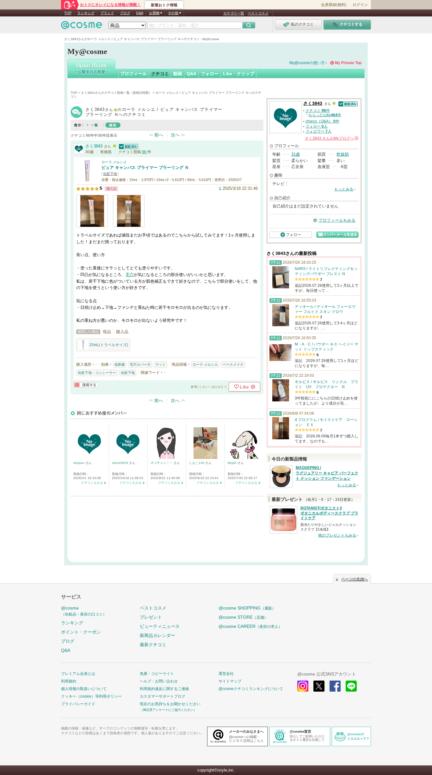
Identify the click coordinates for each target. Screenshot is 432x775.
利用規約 (68, 681)
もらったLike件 (324, 115)
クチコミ (160, 73)
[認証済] (127, 146)
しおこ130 (197, 463)
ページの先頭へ (354, 579)
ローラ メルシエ (114, 162)
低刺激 (119, 364)
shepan (79, 463)
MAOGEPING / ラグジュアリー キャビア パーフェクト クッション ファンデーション (327, 473)
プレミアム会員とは (78, 673)
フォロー (210, 73)
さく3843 (93, 146)
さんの (331, 138)
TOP (67, 13)
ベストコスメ (258, 13)
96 (144, 152)
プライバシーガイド (78, 704)
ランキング (86, 13)
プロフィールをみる (336, 220)
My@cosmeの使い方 (307, 63)
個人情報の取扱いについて (84, 689)
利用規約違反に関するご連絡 (164, 689)
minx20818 (120, 463)
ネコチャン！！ (162, 463)
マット (160, 364)
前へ (158, 134)
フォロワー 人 (318, 131)
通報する (86, 385)
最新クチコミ (153, 644)
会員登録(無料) (333, 5)
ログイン (360, 5)
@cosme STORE (243, 617)
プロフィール (133, 73)
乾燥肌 (342, 154)
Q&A (139, 13)
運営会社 (226, 673)
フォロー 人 (316, 126)
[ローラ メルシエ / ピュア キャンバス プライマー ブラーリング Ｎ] (87, 179)
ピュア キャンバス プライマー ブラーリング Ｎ (145, 167)
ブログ (125, 13)
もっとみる (343, 189)
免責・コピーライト (157, 673)
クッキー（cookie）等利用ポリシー (91, 696)
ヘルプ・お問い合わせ (159, 681)
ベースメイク (233, 364)
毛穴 (130, 274)
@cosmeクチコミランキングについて (251, 689)
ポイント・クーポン (81, 631)
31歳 (295, 154)
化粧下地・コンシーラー (97, 373)
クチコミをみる (92, 482)
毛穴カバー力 (140, 364)
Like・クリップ (238, 73)
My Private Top (348, 63)
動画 (177, 73)
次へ (175, 134)
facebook (335, 686)
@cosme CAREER (250, 626)
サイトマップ (230, 681)
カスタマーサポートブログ (162, 696)
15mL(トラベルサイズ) (108, 345)
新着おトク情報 (164, 5)
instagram (302, 686)
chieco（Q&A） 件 (322, 121)
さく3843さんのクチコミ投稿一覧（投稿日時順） (116, 92)
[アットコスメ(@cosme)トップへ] (81, 26)
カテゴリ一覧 (233, 13)
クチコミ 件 (317, 110)
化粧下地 (110, 174)
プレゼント (151, 617)
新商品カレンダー (157, 635)
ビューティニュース (160, 626)
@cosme (84, 610)
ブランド (107, 13)
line (351, 686)
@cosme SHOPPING (247, 607)
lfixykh (233, 463)
